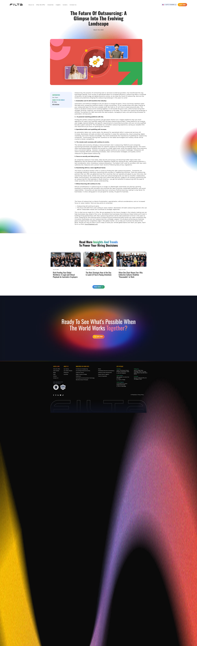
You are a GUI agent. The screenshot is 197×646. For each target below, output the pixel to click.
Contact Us (73, 5)
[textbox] (169, 4)
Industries (50, 5)
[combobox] (169, 4)
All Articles (55, 104)
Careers (65, 5)
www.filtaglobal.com (91, 224)
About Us (31, 5)
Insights (58, 5)
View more (97, 287)
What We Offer (40, 5)
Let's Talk (182, 4)
